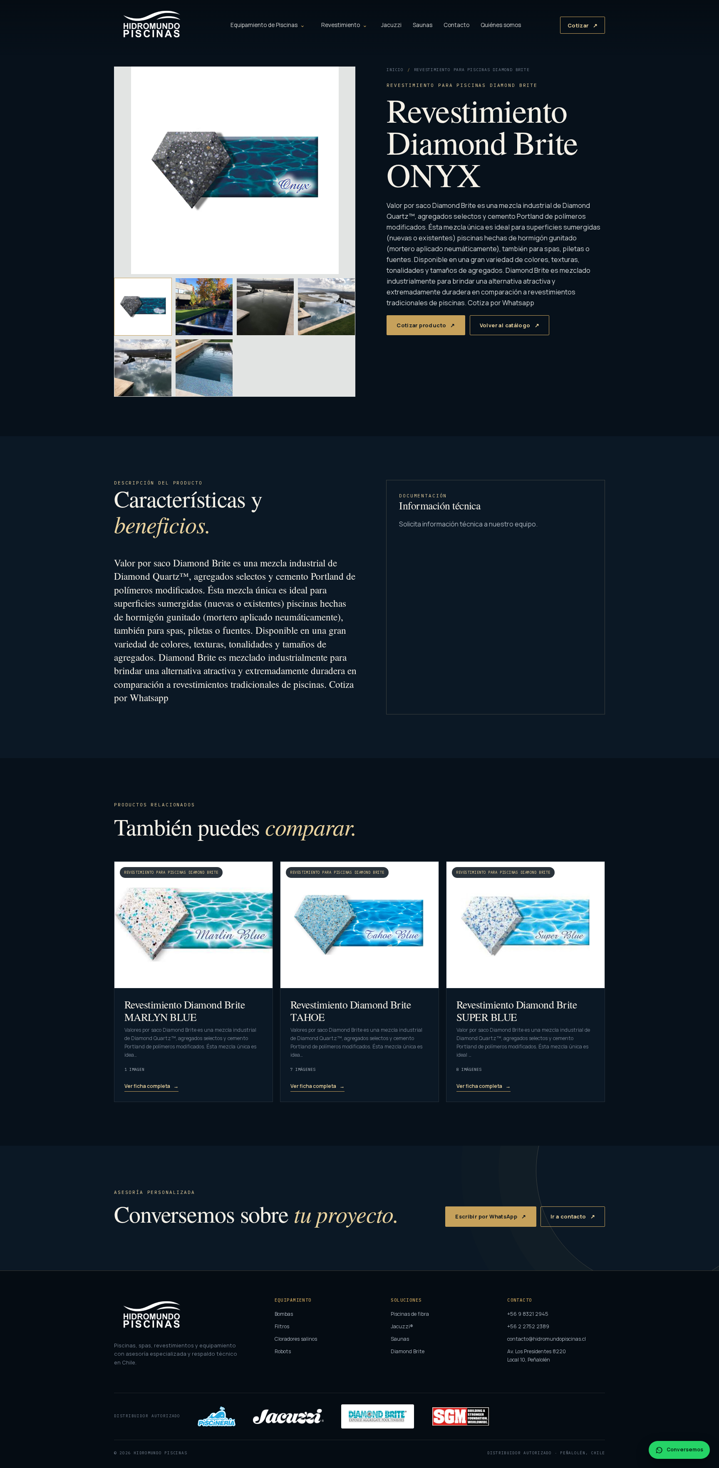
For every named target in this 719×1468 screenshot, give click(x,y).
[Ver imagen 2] (204, 307)
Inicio (395, 69)
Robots (283, 1351)
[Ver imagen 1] (143, 307)
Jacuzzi (391, 25)
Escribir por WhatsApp (486, 1216)
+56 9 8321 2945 (527, 1313)
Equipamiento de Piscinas (264, 25)
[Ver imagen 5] (143, 368)
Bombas (284, 1313)
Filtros (282, 1326)
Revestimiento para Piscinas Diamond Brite (472, 69)
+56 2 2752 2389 (528, 1326)
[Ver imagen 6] (204, 368)
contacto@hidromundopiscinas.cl (546, 1338)
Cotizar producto (421, 325)
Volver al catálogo (505, 325)
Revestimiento (340, 25)
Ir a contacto (568, 1216)
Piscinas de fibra (410, 1313)
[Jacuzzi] (288, 1416)
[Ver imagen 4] (326, 307)
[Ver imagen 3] (265, 307)
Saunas (422, 25)
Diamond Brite (407, 1351)
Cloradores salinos (296, 1338)
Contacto (456, 25)
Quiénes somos (501, 25)
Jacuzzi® (402, 1326)
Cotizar (578, 25)
